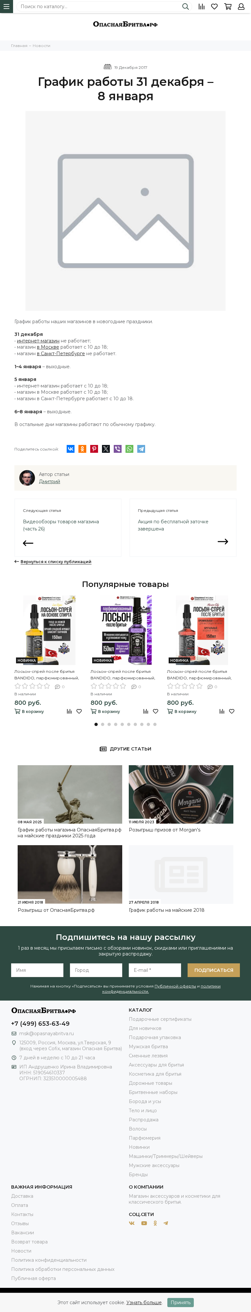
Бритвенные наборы (153, 1092)
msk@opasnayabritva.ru (46, 1033)
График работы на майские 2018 (167, 910)
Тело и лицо (143, 1111)
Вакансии (22, 1233)
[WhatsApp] (129, 449)
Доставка (22, 1196)
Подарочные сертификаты (160, 1019)
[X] (106, 449)
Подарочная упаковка (155, 1037)
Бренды (138, 1175)
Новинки (139, 1147)
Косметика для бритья (155, 1074)
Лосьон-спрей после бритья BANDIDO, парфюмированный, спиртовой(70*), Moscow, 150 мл (123, 675)
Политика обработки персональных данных (62, 1269)
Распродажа (144, 1120)
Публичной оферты (175, 986)
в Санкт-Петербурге (61, 353)
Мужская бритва (148, 1047)
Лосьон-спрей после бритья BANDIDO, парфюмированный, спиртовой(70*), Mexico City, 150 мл (199, 675)
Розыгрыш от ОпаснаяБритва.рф (56, 910)
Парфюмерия (144, 1138)
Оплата (19, 1205)
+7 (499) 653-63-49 (40, 1023)
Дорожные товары (150, 1083)
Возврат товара (29, 1242)
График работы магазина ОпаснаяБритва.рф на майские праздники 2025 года (70, 833)
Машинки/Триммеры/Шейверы (166, 1156)
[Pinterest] (94, 449)
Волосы (138, 1129)
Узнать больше (144, 1302)
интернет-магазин (38, 341)
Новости (21, 1251)
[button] (96, 724)
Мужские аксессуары (154, 1165)
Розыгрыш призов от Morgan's (164, 830)
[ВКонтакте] (71, 449)
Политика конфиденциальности (49, 1260)
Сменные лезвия (148, 1056)
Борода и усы (145, 1101)
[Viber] (118, 449)
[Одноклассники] (82, 449)
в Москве (48, 347)
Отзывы (20, 1223)
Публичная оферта (33, 1278)
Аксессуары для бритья (156, 1065)
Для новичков (145, 1028)
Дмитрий (49, 481)
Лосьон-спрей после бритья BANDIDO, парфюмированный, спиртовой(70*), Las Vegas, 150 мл (47, 675)
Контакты (22, 1214)
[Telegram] (141, 449)
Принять (181, 1302)
